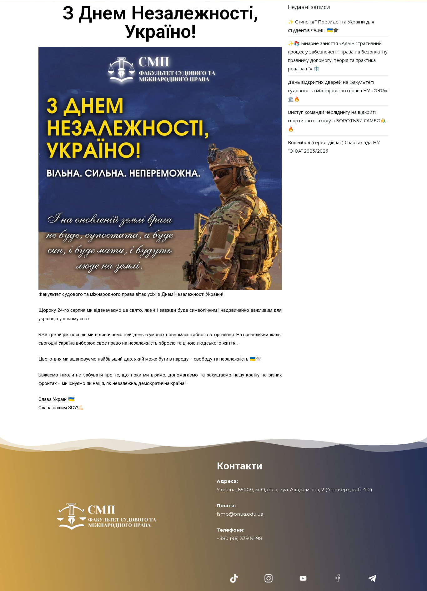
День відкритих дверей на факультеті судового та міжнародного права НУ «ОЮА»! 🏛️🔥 (338, 90)
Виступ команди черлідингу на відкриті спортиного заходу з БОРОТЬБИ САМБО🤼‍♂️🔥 (337, 120)
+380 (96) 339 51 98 (239, 538)
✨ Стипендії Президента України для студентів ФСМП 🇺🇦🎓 (331, 25)
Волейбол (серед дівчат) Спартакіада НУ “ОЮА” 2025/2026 (333, 146)
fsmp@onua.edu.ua (240, 514)
